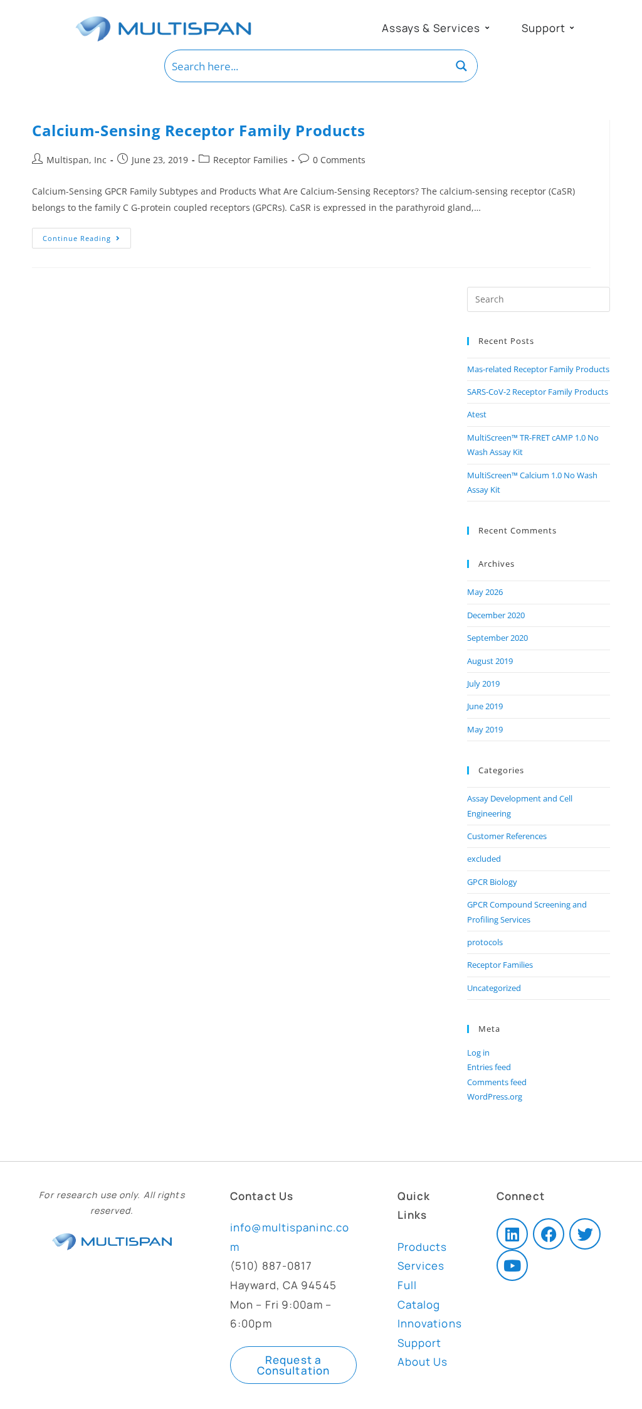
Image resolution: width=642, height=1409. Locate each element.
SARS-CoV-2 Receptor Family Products (537, 391)
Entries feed (489, 1067)
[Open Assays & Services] (487, 28)
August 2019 (490, 661)
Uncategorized (494, 988)
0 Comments (339, 160)
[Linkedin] (512, 1234)
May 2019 (485, 729)
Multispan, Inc (76, 160)
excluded (484, 858)
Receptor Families (250, 160)
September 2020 (497, 637)
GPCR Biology (492, 881)
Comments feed (497, 1082)
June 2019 (485, 706)
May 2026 (485, 591)
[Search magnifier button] (461, 66)
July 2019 (483, 683)
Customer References (507, 836)
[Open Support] (572, 28)
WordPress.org (494, 1096)
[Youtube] (512, 1265)
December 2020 (496, 615)
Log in (478, 1052)
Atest (477, 414)
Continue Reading (87, 235)
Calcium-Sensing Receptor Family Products (198, 130)
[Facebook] (548, 1234)
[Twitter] (585, 1234)
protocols (485, 942)
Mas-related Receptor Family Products (538, 369)
